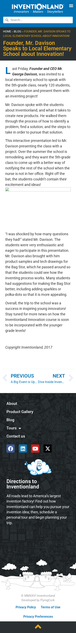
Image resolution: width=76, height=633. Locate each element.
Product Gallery (19, 411)
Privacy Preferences (38, 617)
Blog (17, 31)
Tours (11, 428)
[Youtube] (35, 448)
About (11, 403)
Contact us (15, 436)
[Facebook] (10, 448)
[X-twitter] (48, 448)
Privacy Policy (26, 607)
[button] (71, 5)
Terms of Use (50, 607)
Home (7, 31)
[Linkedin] (23, 448)
